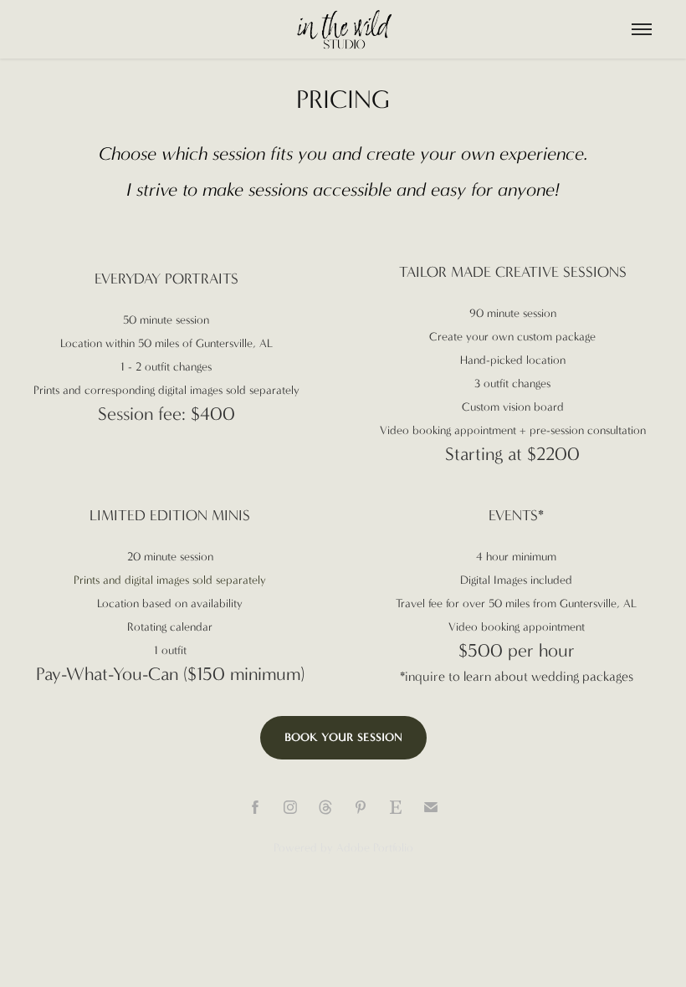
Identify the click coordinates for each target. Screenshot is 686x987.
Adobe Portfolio (374, 848)
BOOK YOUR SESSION (343, 737)
